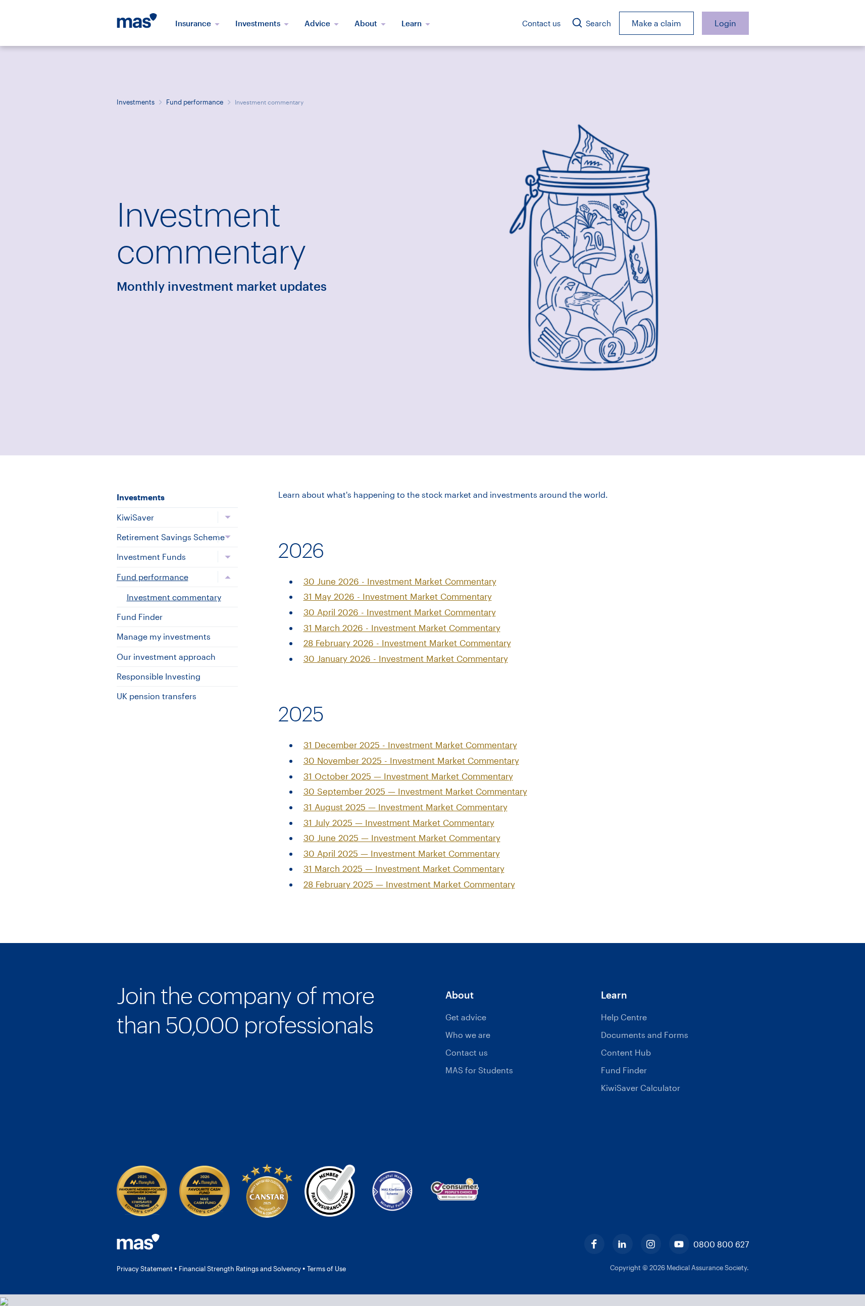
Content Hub (626, 1052)
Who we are (467, 1034)
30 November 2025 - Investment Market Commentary (411, 760)
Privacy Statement (145, 1269)
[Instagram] (651, 1244)
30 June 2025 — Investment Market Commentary (401, 837)
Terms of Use (326, 1269)
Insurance (194, 23)
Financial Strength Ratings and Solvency (240, 1269)
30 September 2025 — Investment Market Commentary (415, 791)
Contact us (541, 23)
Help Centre (624, 1017)
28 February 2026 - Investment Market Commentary (407, 643)
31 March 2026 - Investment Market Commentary (401, 627)
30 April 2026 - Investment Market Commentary (399, 612)
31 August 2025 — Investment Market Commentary (405, 807)
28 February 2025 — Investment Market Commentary (409, 884)
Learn (412, 23)
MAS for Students (479, 1070)
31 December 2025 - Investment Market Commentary (410, 745)
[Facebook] (594, 1244)
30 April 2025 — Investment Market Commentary (401, 853)
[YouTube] (679, 1244)
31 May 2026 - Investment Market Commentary (397, 596)
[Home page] (142, 23)
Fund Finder (624, 1070)
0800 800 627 (721, 1244)
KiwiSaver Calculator (640, 1087)
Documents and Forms (644, 1034)
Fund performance (194, 102)
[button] (519, 995)
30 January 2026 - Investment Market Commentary (405, 658)
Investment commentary (174, 597)
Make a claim (656, 23)
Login (725, 23)
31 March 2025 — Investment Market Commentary (403, 868)
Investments (258, 23)
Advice (318, 23)
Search (597, 23)
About (366, 23)
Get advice (465, 1017)
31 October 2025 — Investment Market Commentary (408, 776)
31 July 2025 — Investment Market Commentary (398, 822)
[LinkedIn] (623, 1244)
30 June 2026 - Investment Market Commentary (399, 581)
